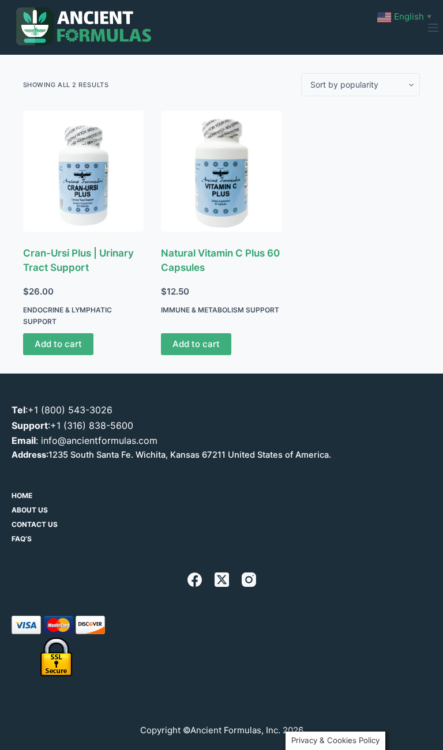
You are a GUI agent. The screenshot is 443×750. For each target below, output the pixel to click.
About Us (30, 510)
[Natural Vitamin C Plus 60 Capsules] (221, 171)
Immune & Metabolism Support (220, 310)
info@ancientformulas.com (99, 440)
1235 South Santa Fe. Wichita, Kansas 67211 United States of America (188, 455)
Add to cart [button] (58, 343)
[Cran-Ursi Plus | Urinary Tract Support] (83, 171)
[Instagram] (249, 579)
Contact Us (35, 524)
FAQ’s (22, 538)
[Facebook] (194, 579)
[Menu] (433, 27)
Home (22, 495)
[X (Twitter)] (222, 579)
